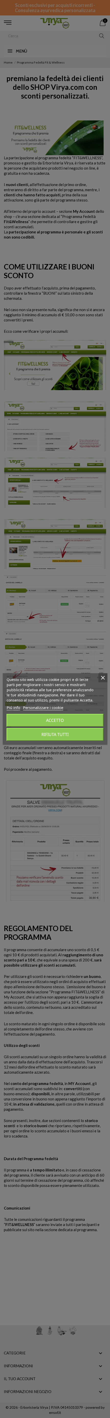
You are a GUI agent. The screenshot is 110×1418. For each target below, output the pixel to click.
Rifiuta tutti (55, 734)
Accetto (55, 720)
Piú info (13, 707)
